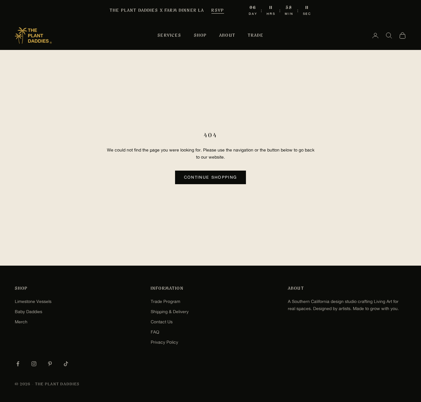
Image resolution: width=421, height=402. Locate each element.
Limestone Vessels (33, 301)
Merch (21, 321)
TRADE (256, 35)
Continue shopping (210, 177)
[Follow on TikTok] (66, 364)
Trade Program (165, 301)
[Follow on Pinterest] (50, 364)
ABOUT (227, 35)
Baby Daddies (28, 311)
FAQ (155, 331)
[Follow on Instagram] (34, 364)
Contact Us (162, 321)
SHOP (200, 35)
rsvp (217, 10)
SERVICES (169, 35)
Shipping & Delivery (170, 311)
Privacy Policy (164, 342)
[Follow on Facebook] (18, 364)
